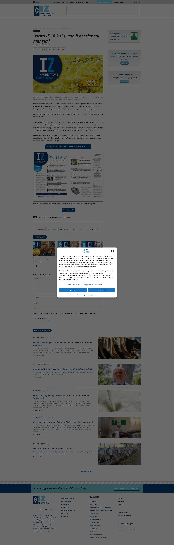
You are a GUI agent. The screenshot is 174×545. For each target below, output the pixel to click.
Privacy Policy (92, 295)
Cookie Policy (81, 295)
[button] (113, 251)
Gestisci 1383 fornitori (73, 285)
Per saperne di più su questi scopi (92, 285)
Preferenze (102, 290)
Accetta (73, 290)
